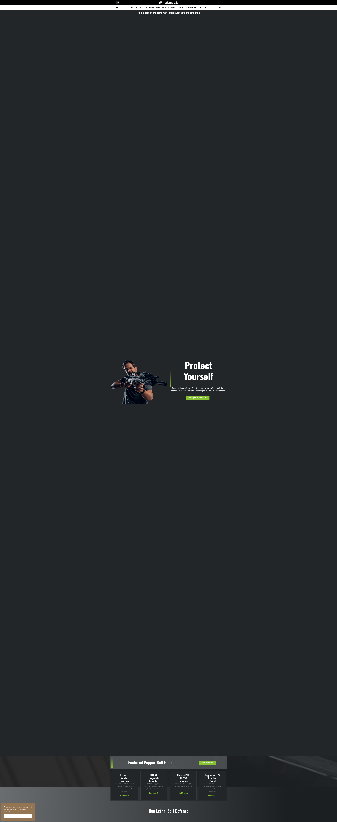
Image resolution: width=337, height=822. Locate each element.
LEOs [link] (200, 7)
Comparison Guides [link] (191, 7)
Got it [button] (18, 816)
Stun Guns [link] (181, 7)
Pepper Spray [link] (171, 7)
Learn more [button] (7, 811)
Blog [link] (205, 7)
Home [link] (132, 7)
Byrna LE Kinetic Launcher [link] (124, 778)
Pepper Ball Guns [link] (149, 7)
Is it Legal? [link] (139, 7)
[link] (168, 3)
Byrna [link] (158, 7)
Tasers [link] (164, 7)
